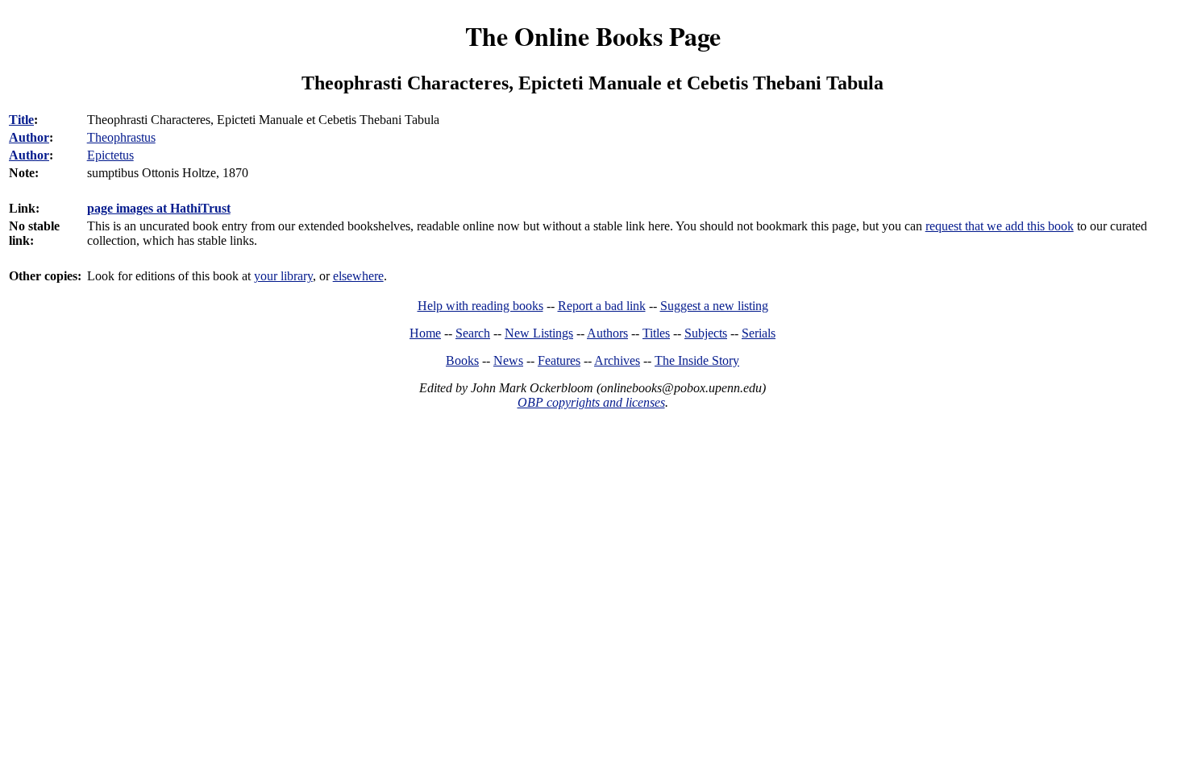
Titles (656, 333)
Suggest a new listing (714, 306)
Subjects (705, 333)
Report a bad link (602, 306)
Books (462, 360)
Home (425, 333)
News (508, 360)
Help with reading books (480, 306)
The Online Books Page (593, 36)
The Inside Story (697, 360)
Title (21, 119)
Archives (617, 360)
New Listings (539, 333)
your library (283, 276)
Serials (758, 333)
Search (472, 333)
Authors (607, 333)
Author (29, 137)
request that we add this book (999, 226)
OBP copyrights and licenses (591, 402)
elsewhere (358, 276)
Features (559, 360)
